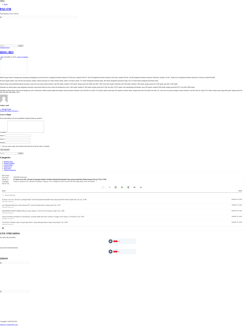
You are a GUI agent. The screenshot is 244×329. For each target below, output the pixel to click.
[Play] (110, 241)
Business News (5, 47)
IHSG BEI (7, 52)
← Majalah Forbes (5, 109)
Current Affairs (8, 165)
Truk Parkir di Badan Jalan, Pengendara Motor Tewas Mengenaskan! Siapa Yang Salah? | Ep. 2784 (35, 222)
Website (2, 142)
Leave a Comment (22, 57)
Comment (3, 132)
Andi (1, 57)
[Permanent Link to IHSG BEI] (13, 74)
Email (2, 139)
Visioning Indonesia (10, 170)
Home (6, 4)
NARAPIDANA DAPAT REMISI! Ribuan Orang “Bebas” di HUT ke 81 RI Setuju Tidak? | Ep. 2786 (33, 211)
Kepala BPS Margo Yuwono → (9, 111)
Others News (8, 167)
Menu (2, 1)
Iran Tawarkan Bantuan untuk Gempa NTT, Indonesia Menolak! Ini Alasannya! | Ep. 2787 (31, 205)
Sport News (7, 168)
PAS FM (5, 9)
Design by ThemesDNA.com (9, 324)
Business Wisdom (9, 163)
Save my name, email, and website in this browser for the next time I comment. (26, 146)
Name (2, 135)
